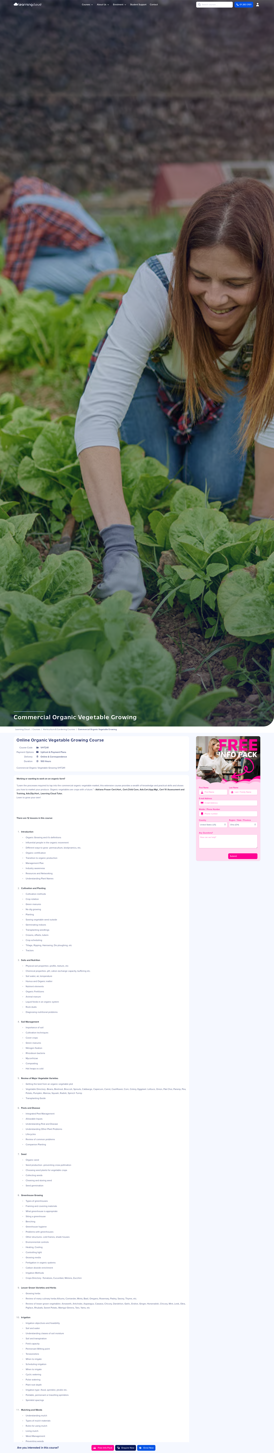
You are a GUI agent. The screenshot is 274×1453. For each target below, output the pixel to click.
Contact (154, 4)
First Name (203, 787)
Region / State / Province (240, 820)
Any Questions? (206, 832)
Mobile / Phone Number (209, 809)
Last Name (233, 787)
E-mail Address (205, 798)
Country (202, 820)
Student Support (138, 4)
